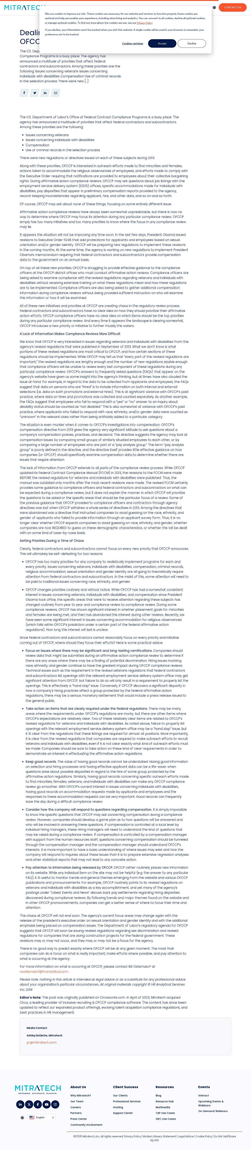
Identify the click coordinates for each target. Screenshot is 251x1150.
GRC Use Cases (166, 1119)
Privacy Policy (145, 22)
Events (204, 1087)
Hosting (118, 1107)
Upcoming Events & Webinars (211, 1103)
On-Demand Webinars (213, 1111)
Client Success (125, 1087)
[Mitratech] (24, 7)
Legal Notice (185, 1136)
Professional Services (127, 1101)
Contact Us (232, 7)
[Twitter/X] (29, 1103)
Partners (76, 1113)
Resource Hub (165, 1101)
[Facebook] (38, 1103)
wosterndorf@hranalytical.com (44, 971)
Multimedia (163, 1107)
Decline (192, 43)
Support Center (123, 1113)
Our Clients (120, 1095)
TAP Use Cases (165, 1113)
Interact (203, 1095)
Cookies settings (132, 43)
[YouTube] (46, 1103)
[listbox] (41, 1117)
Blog (158, 1095)
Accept (162, 43)
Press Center (78, 1119)
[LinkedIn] (20, 1103)
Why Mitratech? (80, 1095)
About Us (78, 1087)
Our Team (76, 1101)
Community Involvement (86, 1125)
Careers (75, 1107)
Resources (165, 1087)
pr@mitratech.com (41, 1042)
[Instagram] (55, 1103)
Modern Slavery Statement (159, 1136)
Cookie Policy (204, 1136)
